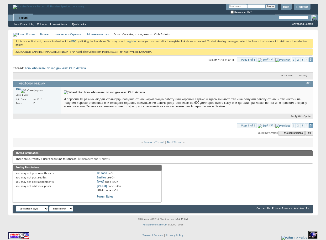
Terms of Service (152, 235)
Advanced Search (302, 23)
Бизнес (44, 34)
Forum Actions (58, 24)
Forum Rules (105, 196)
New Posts (20, 24)
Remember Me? (243, 12)
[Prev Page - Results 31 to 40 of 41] (282, 59)
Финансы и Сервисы (68, 34)
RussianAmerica (282, 208)
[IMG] (100, 181)
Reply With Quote (301, 116)
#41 (308, 83)
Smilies (101, 177)
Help (286, 7)
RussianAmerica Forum (155, 225)
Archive (299, 208)
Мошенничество (98, 34)
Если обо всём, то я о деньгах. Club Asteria (55, 68)
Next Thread (174, 142)
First (270, 59)
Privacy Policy (175, 235)
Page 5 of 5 (248, 59)
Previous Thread (154, 142)
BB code (102, 173)
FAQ (32, 24)
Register (302, 7)
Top (309, 133)
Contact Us (263, 208)
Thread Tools (287, 75)
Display (303, 75)
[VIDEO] (102, 186)
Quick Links (79, 24)
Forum (23, 18)
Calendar (42, 24)
